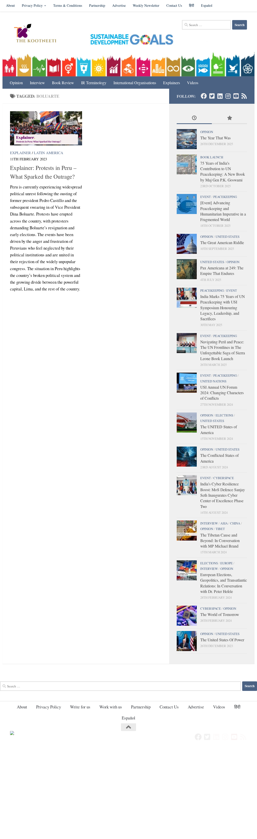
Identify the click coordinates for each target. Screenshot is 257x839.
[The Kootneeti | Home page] (38, 34)
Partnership (97, 5)
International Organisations (134, 82)
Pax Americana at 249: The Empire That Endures (221, 270)
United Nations (213, 381)
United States (227, 236)
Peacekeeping (225, 196)
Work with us (110, 707)
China (235, 523)
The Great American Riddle (222, 242)
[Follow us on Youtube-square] (236, 96)
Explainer (20, 152)
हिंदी (191, 5)
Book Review (63, 82)
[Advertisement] (128, 786)
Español (206, 5)
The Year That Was (215, 137)
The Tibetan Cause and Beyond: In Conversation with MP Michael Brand (220, 540)
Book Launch (211, 157)
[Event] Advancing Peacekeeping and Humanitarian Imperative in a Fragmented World (223, 211)
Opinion (16, 82)
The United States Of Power (222, 639)
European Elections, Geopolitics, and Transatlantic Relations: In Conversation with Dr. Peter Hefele (223, 583)
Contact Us (174, 5)
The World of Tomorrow (219, 614)
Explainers (171, 82)
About (10, 5)
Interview (37, 82)
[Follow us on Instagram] (228, 96)
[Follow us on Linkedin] (220, 96)
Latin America (48, 152)
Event (205, 196)
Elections (224, 415)
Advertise (119, 5)
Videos (192, 82)
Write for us (80, 707)
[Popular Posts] (229, 118)
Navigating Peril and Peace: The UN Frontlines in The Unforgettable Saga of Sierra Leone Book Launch (222, 350)
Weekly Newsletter (146, 5)
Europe (226, 563)
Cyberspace (223, 478)
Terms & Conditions (67, 5)
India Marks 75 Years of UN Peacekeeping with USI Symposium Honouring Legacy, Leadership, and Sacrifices (222, 307)
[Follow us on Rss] (244, 96)
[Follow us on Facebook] (204, 96)
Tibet (220, 529)
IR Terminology (93, 82)
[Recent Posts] (194, 118)
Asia (224, 523)
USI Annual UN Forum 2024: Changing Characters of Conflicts (222, 392)
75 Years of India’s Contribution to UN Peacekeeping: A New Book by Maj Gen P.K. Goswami (222, 171)
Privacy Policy (32, 5)
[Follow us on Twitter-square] (212, 96)
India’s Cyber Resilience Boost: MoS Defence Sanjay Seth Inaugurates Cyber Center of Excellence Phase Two (222, 495)
